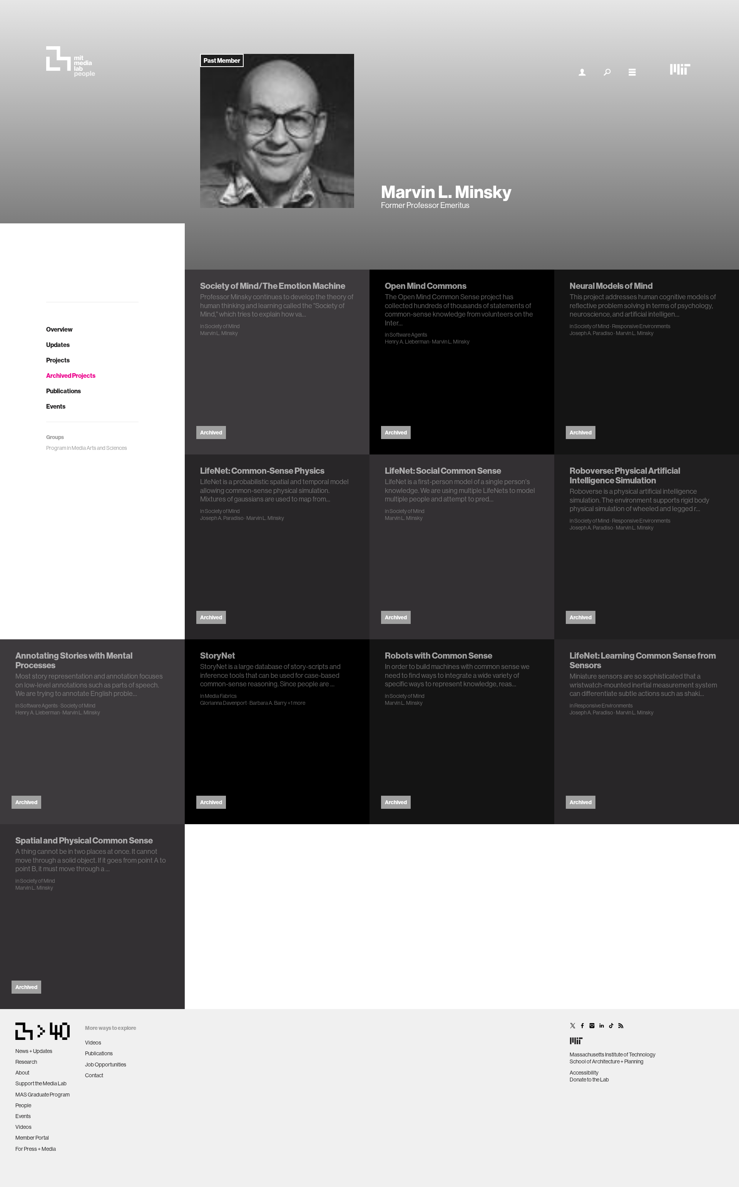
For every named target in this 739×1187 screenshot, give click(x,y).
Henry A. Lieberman (407, 341)
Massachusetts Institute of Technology (612, 1054)
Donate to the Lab (589, 1079)
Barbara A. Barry (268, 702)
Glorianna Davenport (223, 702)
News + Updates (33, 1051)
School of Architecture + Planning (607, 1061)
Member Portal (32, 1137)
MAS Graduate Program (42, 1094)
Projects (58, 360)
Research (26, 1061)
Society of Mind (222, 326)
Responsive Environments (641, 326)
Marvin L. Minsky (219, 333)
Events (55, 406)
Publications (63, 391)
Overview (59, 329)
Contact (94, 1075)
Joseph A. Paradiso (591, 333)
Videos (23, 1126)
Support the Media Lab (41, 1083)
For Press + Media (35, 1148)
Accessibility (584, 1072)
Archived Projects (70, 375)
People (23, 1105)
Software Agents (408, 334)
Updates (58, 345)
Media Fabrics (221, 695)
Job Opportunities (105, 1064)
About (22, 1072)
